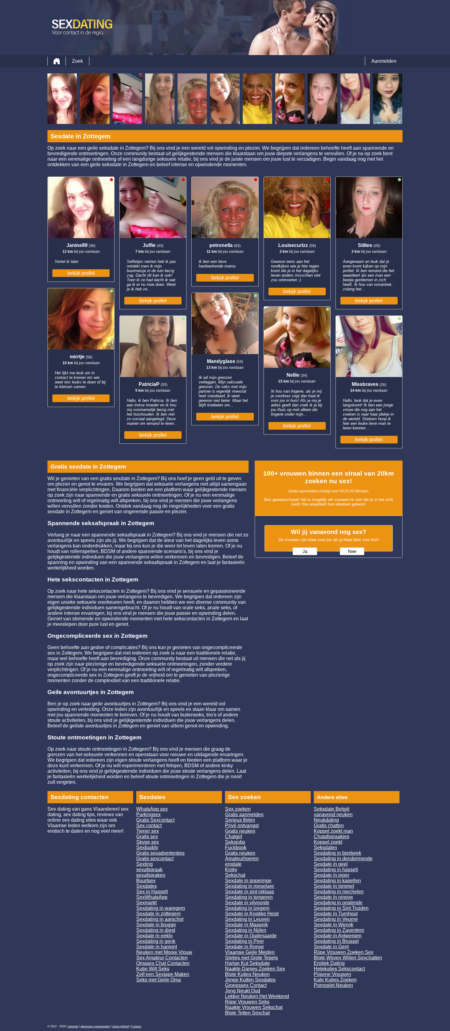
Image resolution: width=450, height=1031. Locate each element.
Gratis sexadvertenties (160, 853)
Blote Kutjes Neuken (247, 974)
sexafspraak (149, 869)
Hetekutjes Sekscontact (339, 968)
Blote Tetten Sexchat (247, 1012)
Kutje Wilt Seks (152, 968)
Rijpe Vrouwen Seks (247, 1001)
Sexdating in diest (155, 930)
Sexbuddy (147, 847)
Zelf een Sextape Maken (162, 974)
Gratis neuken (240, 831)
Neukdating (326, 820)
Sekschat (235, 875)
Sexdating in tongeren (249, 897)
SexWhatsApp (151, 897)
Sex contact (149, 825)
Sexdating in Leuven (247, 919)
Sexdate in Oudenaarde (251, 935)
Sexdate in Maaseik (246, 924)
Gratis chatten (329, 825)
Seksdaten (325, 847)
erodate (233, 864)
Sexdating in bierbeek (337, 853)
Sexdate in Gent (331, 946)
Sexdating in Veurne (336, 919)
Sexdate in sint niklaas (249, 891)
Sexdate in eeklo (154, 935)
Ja (304, 551)
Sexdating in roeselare (249, 886)
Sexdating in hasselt (336, 869)
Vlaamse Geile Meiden (250, 952)
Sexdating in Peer (244, 941)
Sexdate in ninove (333, 897)
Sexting (144, 864)
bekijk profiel (81, 273)
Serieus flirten (240, 820)
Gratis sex (147, 836)
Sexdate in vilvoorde (247, 902)
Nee (352, 551)
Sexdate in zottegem (158, 913)
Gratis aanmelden (244, 814)
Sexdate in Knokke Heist (252, 913)
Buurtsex (146, 880)
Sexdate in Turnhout (336, 913)
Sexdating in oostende (338, 902)
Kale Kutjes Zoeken (335, 979)
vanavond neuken (333, 814)
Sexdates (146, 886)
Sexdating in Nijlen (245, 930)
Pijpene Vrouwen (332, 974)
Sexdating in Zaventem (339, 930)
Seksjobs (235, 842)
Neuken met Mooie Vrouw (164, 952)
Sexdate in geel (331, 864)
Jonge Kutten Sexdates (250, 979)
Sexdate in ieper (331, 875)
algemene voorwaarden (95, 1026)
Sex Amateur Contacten (162, 957)
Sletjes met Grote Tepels (251, 957)
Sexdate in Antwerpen (338, 935)
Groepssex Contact (246, 985)
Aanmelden (383, 61)
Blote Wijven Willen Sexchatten (348, 957)
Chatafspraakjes (331, 836)
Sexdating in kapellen (337, 880)
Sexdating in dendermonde (343, 858)
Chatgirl (233, 836)
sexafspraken (150, 875)
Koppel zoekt (328, 842)
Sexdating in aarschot (159, 919)
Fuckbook (235, 847)
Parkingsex (148, 814)
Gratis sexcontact (155, 858)
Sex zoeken (238, 809)
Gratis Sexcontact (155, 820)
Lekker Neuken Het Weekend (257, 996)
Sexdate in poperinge (248, 880)
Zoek (77, 61)
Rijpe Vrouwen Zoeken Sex (343, 952)
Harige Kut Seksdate (247, 963)
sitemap (73, 1026)
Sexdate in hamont (156, 946)
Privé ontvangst (242, 825)
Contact (136, 1026)
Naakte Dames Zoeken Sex (255, 968)
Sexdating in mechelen (339, 891)
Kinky (231, 869)
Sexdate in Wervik (333, 924)
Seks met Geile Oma (158, 979)
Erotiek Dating (329, 963)
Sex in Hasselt (152, 891)
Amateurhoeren (242, 858)
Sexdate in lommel (334, 886)
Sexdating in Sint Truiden (341, 908)
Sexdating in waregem (160, 908)
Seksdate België (332, 809)
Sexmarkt (146, 902)
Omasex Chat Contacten (162, 963)
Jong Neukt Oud (242, 990)
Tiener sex (147, 831)
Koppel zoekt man (333, 831)
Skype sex (147, 842)
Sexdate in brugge (156, 924)
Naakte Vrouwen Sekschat (254, 1007)
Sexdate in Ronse (244, 946)
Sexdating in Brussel (336, 941)
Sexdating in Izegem (247, 908)
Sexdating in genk (155, 941)
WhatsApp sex (152, 809)
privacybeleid (120, 1026)
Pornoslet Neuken (333, 985)
